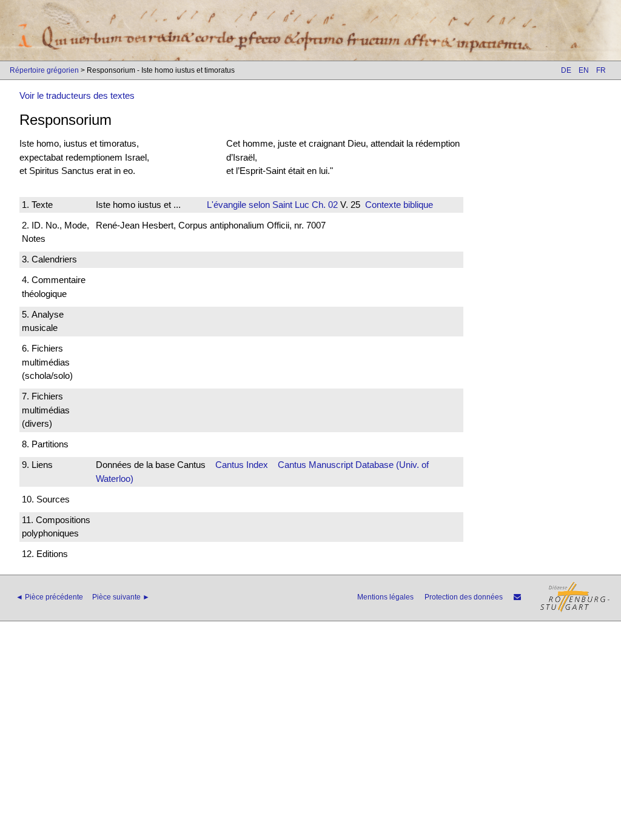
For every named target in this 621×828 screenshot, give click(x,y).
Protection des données (464, 597)
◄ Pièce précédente (49, 597)
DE (566, 70)
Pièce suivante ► (121, 597)
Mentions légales (385, 597)
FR (601, 70)
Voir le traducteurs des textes (77, 95)
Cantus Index (241, 464)
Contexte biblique (399, 204)
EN (584, 70)
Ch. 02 (323, 204)
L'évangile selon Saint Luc (258, 204)
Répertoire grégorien (44, 70)
